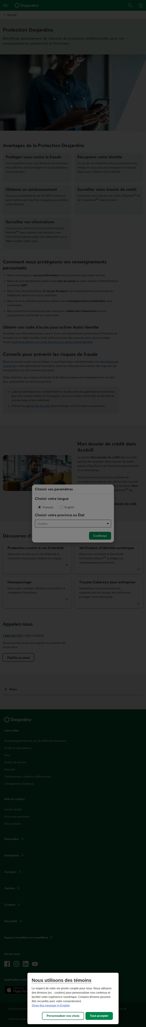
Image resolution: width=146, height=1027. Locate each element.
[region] (73, 998)
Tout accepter (99, 1015)
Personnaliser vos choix (63, 1015)
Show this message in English (51, 1005)
